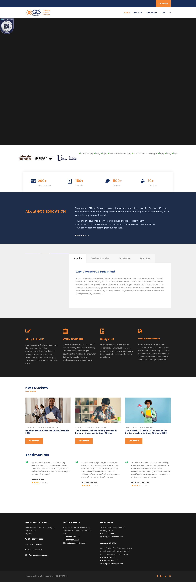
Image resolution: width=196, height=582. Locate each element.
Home (127, 12)
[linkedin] (161, 576)
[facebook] (157, 576)
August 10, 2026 (82, 427)
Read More (34, 441)
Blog (163, 12)
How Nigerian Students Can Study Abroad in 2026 (47, 431)
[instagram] (170, 576)
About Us (138, 12)
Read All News (30, 391)
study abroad (100, 427)
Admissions (151, 12)
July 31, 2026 (131, 427)
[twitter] (165, 576)
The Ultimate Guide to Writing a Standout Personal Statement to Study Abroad (96, 431)
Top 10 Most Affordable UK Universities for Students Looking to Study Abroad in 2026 (146, 431)
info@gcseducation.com (38, 555)
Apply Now (163, 3)
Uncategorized (50, 427)
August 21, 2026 (32, 427)
